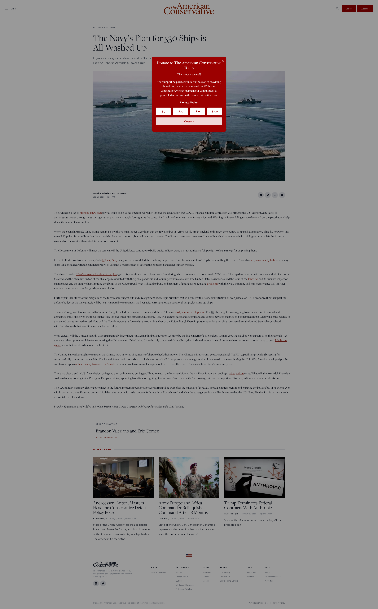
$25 (180, 111)
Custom (189, 121)
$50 (197, 111)
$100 (215, 111)
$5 (163, 111)
